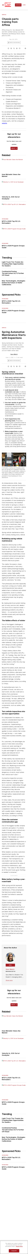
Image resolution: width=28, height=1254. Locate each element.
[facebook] (8, 48)
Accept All (14, 1250)
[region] (14, 1247)
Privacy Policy (19, 1246)
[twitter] (14, 48)
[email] (19, 48)
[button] (3, 5)
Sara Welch (14, 354)
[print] (25, 48)
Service (4, 14)
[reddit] (17, 48)
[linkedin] (11, 48)
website (4, 123)
